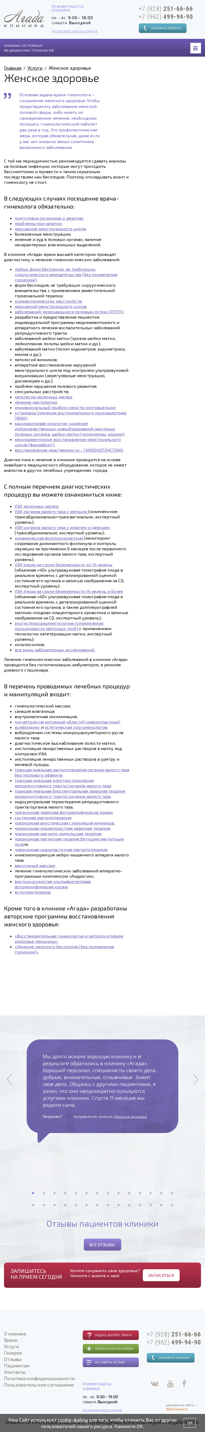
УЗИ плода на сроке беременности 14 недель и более (69, 591)
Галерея (13, 1353)
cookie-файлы (73, 1420)
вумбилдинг (28, 727)
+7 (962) (166, 16)
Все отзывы (102, 1244)
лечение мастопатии (36, 402)
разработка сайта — (181, 1407)
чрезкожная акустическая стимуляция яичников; (65, 822)
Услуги (34, 68)
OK (189, 1423)
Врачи (11, 1340)
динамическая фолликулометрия (49, 537)
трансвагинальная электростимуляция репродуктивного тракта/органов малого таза (63, 783)
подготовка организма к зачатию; (49, 217)
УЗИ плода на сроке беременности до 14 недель (63, 564)
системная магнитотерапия (43, 817)
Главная (12, 68)
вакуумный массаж (34, 865)
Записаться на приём (114, 1348)
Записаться (161, 1275)
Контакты (15, 1372)
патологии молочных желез (43, 396)
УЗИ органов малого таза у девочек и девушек (62, 527)
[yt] (170, 1384)
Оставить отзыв (110, 1362)
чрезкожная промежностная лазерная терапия (62, 828)
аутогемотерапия (32, 891)
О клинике (15, 1334)
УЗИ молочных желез (36, 506)
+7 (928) (166, 9)
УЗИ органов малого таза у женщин (51, 511)
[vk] (155, 1384)
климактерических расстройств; (48, 300)
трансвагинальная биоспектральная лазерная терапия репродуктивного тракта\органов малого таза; (70, 793)
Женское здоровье (130, 1116)
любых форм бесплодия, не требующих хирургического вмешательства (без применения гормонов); (66, 274)
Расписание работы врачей (74, 31)
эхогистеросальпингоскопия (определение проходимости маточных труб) (59, 626)
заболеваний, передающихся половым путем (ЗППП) (69, 311)
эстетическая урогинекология (76, 727)
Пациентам (17, 1365)
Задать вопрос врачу (113, 1335)
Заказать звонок (166, 28)
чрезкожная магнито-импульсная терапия (58, 833)
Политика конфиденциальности (39, 1378)
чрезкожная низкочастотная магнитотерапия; (61, 849)
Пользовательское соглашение (39, 1385)
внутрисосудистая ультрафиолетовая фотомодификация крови (53, 884)
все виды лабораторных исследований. (55, 649)
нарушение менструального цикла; (50, 228)
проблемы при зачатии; (38, 223)
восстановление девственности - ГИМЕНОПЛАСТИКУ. (69, 449)
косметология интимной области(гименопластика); (68, 721)
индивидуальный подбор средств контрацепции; (65, 407)
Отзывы (12, 1359)
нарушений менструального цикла (50, 306)
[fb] (184, 1384)
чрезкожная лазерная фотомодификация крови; (64, 812)
